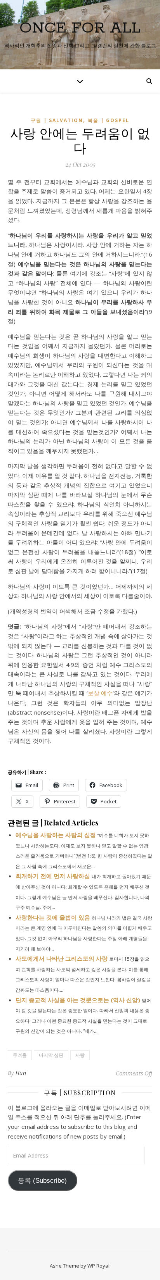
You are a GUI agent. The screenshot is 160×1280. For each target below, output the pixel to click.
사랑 (80, 1055)
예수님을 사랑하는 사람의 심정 (56, 835)
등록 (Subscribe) (42, 1180)
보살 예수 (100, 693)
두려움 (20, 1055)
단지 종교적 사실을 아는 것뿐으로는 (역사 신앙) (78, 1000)
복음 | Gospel (108, 120)
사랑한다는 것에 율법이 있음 (53, 917)
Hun (21, 1073)
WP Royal (98, 1265)
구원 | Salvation (57, 120)
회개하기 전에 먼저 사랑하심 (53, 876)
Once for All (80, 28)
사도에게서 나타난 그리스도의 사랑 (62, 958)
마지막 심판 (51, 1055)
